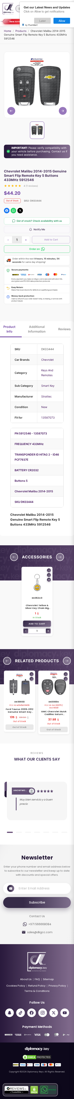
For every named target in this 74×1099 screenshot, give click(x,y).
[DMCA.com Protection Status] (34, 1090)
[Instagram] (42, 1012)
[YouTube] (64, 1012)
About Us (26, 979)
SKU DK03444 (24, 501)
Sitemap (48, 979)
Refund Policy (36, 986)
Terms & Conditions (37, 991)
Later (42, 21)
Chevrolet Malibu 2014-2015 (34, 491)
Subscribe (37, 902)
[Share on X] (20, 210)
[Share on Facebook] (6, 210)
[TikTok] (20, 1012)
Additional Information (37, 329)
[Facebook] (31, 1012)
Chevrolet (47, 359)
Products (20, 30)
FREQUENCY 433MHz (29, 444)
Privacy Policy (57, 986)
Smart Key (47, 385)
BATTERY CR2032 (27, 470)
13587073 (48, 417)
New (44, 407)
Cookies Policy (15, 986)
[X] (53, 1012)
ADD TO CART (37, 623)
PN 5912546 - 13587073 (31, 433)
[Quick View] (49, 575)
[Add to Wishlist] (49, 570)
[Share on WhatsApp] (13, 210)
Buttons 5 (21, 480)
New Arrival (16, 21)
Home (7, 30)
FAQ (37, 979)
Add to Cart (51, 239)
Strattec (46, 396)
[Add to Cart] (49, 580)
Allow (62, 21)
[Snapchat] (9, 1012)
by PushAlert (31, 24)
